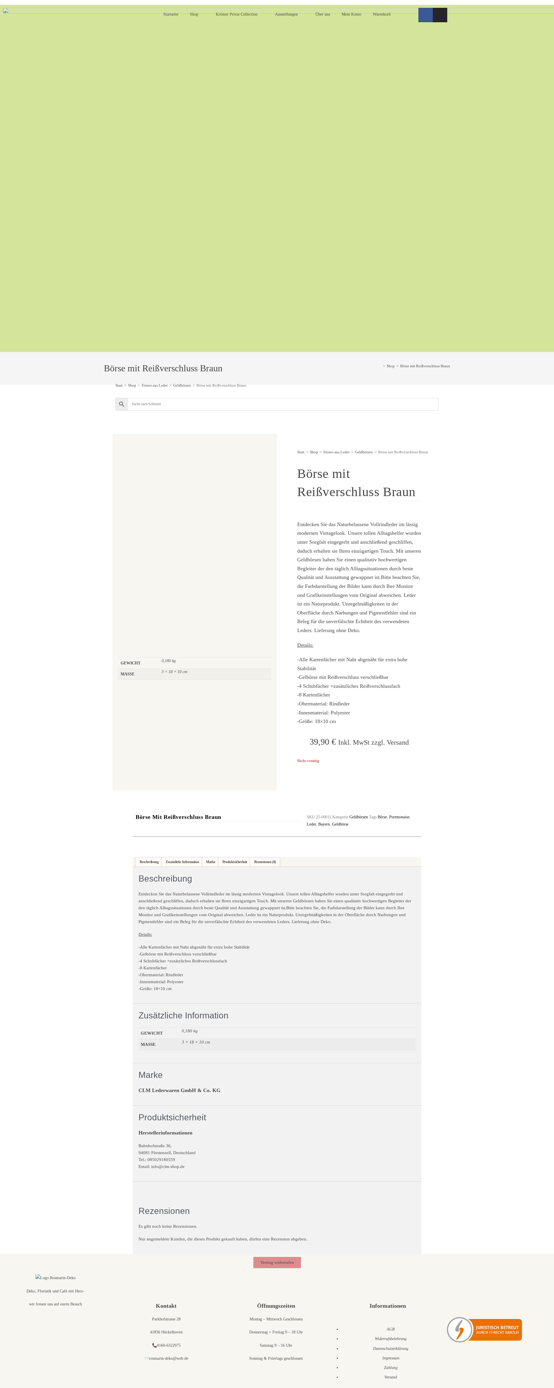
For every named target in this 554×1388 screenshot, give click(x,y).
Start (119, 385)
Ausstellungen (286, 14)
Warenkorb (382, 14)
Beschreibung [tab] (149, 862)
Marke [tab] (210, 862)
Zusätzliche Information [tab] (182, 862)
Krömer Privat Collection (236, 14)
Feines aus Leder (155, 385)
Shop (194, 14)
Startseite (170, 14)
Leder (311, 824)
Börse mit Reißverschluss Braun (425, 366)
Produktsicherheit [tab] (234, 862)
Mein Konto (351, 14)
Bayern (324, 824)
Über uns (322, 14)
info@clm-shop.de (168, 1166)
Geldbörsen (182, 385)
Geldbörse (340, 824)
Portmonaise (399, 817)
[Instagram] (440, 15)
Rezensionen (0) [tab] (265, 862)
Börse (382, 817)
